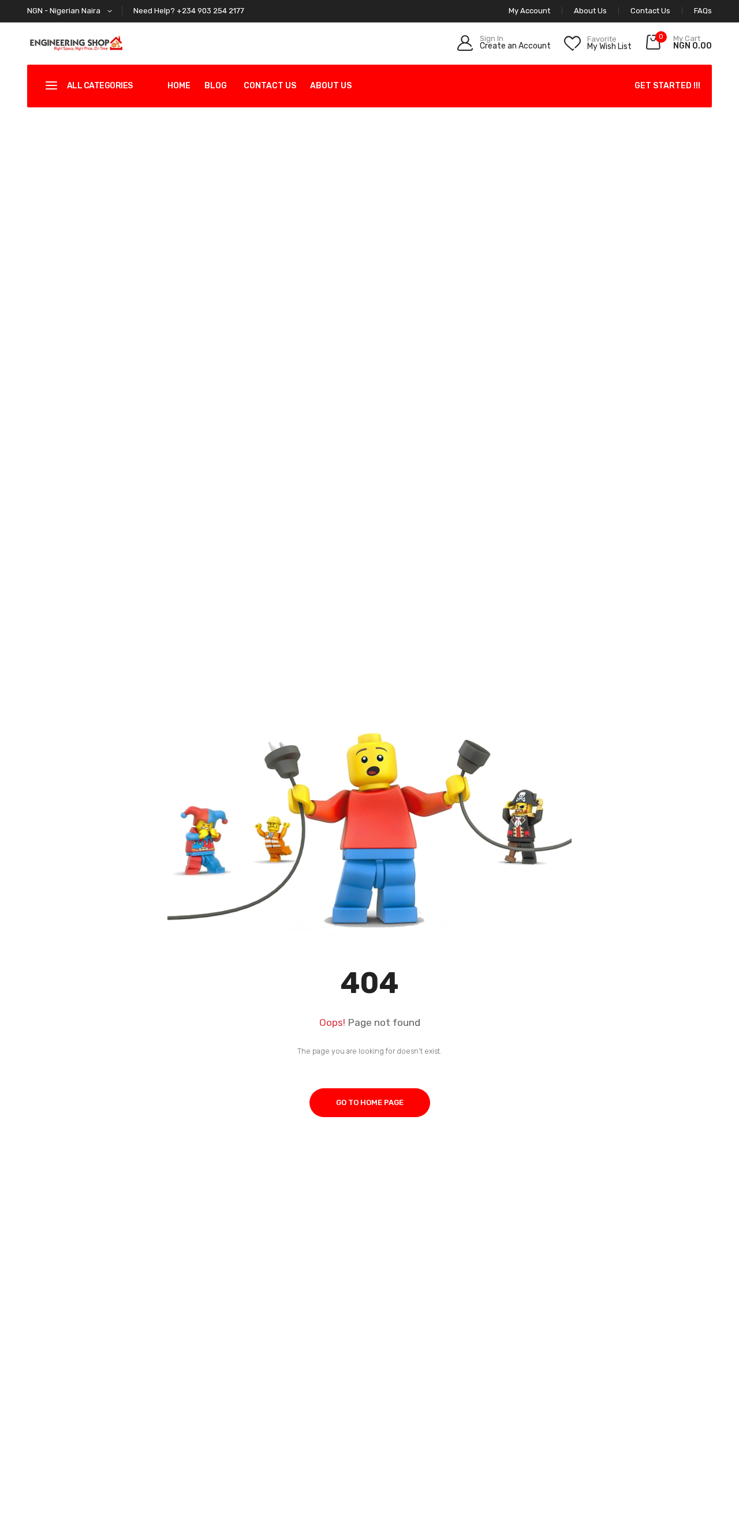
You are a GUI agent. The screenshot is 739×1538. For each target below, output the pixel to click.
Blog (215, 86)
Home (179, 86)
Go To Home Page (370, 1102)
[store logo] (76, 43)
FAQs (703, 10)
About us (331, 86)
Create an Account (515, 46)
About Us (590, 10)
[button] (71, 11)
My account (529, 10)
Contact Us (650, 10)
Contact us (270, 86)
